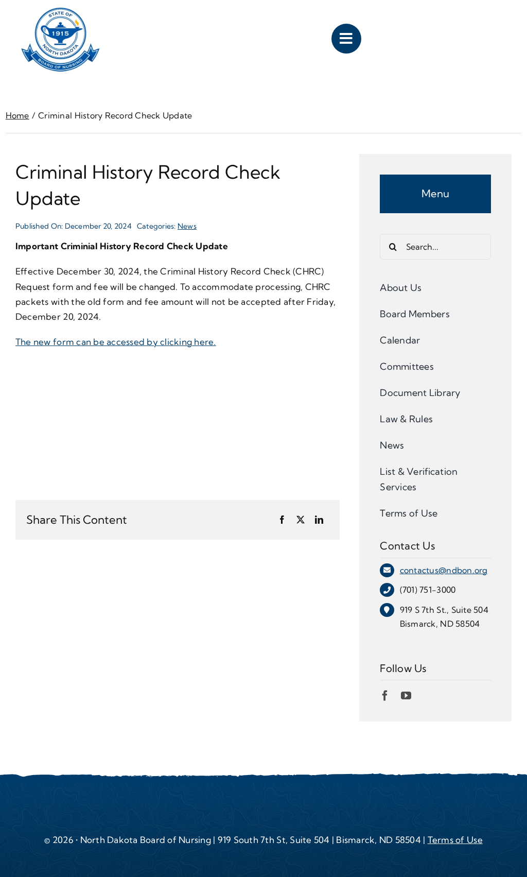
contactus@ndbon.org (444, 570)
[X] (300, 520)
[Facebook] (282, 520)
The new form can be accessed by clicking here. (115, 341)
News (187, 226)
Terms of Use (455, 839)
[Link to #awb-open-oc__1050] (346, 39)
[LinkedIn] (319, 520)
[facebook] (385, 696)
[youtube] (406, 696)
